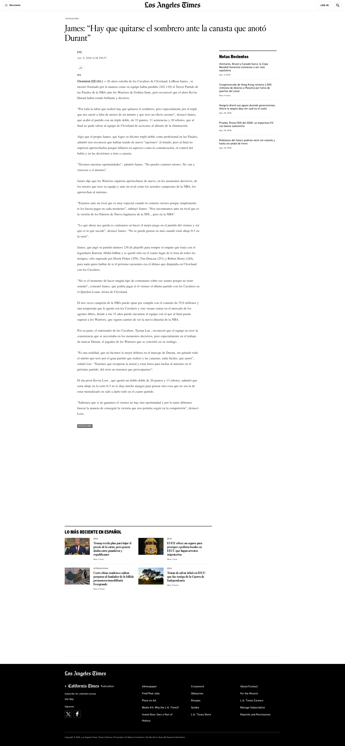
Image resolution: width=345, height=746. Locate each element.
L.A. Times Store (201, 714)
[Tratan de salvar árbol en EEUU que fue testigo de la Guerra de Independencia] (151, 576)
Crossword (197, 686)
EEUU (95, 539)
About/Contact (249, 686)
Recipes (195, 700)
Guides (195, 707)
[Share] (81, 67)
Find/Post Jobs (151, 693)
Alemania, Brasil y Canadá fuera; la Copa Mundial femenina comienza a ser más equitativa (243, 67)
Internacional (101, 568)
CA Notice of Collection (134, 737)
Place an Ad (149, 700)
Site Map (69, 699)
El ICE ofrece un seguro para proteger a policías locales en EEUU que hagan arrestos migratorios (184, 549)
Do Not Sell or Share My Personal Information (165, 737)
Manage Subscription (252, 707)
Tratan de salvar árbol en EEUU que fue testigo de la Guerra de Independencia (186, 577)
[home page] (172, 4)
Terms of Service (105, 737)
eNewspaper (149, 686)
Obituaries (197, 693)
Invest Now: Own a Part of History (157, 717)
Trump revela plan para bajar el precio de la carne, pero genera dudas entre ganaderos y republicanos (112, 549)
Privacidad (118, 737)
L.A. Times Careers (251, 700)
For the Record (249, 693)
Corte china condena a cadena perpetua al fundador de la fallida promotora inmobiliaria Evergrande (113, 579)
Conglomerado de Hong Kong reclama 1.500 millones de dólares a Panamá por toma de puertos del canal (245, 88)
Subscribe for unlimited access (80, 694)
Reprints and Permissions (255, 714)
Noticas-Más (72, 19)
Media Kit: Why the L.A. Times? (160, 707)
